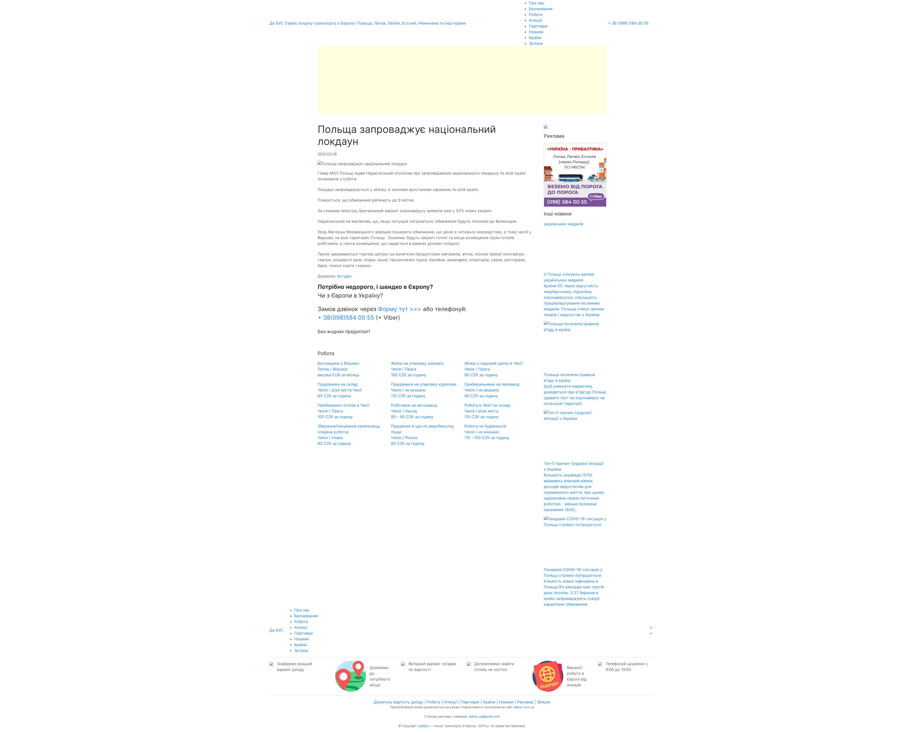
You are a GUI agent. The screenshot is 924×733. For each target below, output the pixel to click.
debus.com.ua (523, 707)
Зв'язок (536, 43)
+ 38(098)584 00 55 (347, 317)
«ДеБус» (424, 726)
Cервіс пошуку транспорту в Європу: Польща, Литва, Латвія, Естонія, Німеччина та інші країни (368, 23)
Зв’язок (544, 702)
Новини (536, 31)
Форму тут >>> (400, 308)
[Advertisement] (462, 80)
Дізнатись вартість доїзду (398, 702)
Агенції (535, 20)
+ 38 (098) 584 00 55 (628, 23)
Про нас (536, 2)
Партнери (538, 26)
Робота (535, 14)
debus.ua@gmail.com (484, 716)
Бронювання (540, 8)
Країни (535, 37)
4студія (343, 276)
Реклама (525, 702)
